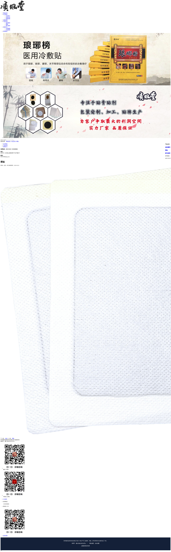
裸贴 (17, 141)
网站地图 (91, 543)
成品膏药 (167, 147)
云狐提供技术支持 (85, 545)
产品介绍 (13, 141)
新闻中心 (5, 146)
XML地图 (97, 543)
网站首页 (8, 141)
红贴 (6, 438)
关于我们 (5, 143)
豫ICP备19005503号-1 (81, 543)
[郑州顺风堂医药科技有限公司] (13, 10)
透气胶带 (167, 153)
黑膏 (13, 438)
